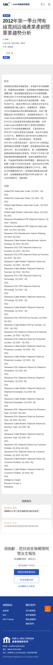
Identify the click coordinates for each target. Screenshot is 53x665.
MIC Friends (8, 619)
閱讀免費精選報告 (26, 572)
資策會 (6, 610)
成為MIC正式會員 (26, 586)
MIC (5, 615)
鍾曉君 (10, 47)
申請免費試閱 (26, 580)
